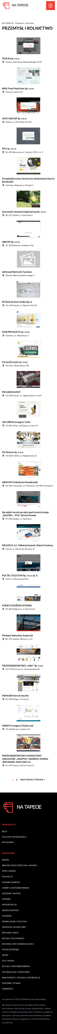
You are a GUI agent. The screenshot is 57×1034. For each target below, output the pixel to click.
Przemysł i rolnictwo (14, 927)
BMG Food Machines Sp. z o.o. (18, 88)
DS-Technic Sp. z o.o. (13, 452)
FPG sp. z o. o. (9, 148)
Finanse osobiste (11, 882)
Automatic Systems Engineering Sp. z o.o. (24, 211)
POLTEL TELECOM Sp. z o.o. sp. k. (20, 575)
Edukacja (7, 876)
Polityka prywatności (14, 837)
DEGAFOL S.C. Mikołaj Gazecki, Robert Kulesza (27, 545)
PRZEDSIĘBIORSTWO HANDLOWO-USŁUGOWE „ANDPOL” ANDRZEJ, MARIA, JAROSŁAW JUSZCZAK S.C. (25, 758)
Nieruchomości (10, 910)
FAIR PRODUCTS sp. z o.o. (16, 331)
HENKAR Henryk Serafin (15, 695)
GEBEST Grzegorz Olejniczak (17, 725)
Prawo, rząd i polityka (14, 921)
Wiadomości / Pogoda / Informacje (21, 977)
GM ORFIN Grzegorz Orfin (16, 422)
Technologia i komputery (16, 972)
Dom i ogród (9, 871)
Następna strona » (32, 779)
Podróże (7, 916)
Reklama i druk (10, 932)
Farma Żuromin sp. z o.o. (15, 362)
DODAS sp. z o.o (11, 58)
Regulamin (8, 842)
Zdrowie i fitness (11, 983)
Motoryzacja (9, 904)
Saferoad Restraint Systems (17, 271)
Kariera (6, 899)
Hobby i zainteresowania (15, 888)
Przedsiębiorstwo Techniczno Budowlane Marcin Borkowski (28, 180)
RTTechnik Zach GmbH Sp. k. (17, 301)
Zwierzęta (7, 989)
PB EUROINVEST (11, 392)
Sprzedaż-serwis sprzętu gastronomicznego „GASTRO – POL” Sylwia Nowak (25, 514)
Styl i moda (8, 960)
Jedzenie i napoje (11, 893)
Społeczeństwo (10, 949)
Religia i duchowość (13, 938)
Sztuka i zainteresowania (16, 966)
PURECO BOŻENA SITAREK (17, 605)
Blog (4, 831)
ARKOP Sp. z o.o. (11, 241)
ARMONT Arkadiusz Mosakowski (20, 482)
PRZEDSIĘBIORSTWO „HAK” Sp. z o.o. (23, 665)
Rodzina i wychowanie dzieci (18, 944)
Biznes (5, 860)
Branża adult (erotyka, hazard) (19, 865)
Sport (5, 955)
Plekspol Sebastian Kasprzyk (17, 635)
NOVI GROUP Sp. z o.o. (14, 118)
